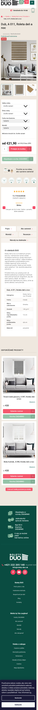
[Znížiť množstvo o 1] (8, 150)
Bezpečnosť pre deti (19, 594)
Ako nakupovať (19, 633)
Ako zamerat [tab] (26, 229)
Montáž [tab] (8, 234)
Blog (19, 598)
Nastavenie (18, 698)
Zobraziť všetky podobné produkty (19, 489)
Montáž (19, 625)
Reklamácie (19, 656)
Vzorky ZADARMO (19, 617)
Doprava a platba (19, 648)
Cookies (19, 664)
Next (34, 207)
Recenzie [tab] (26, 234)
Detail (19, 411)
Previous (4, 207)
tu (30, 692)
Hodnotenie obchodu (19, 590)
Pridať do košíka (20, 148)
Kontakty (19, 602)
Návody (19, 629)
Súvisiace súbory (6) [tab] (19, 240)
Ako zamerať (19, 621)
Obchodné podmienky (19, 652)
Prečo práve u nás (19, 586)
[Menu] (32, 3)
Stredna (25, 304)
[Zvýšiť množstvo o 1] (8, 147)
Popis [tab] (7, 229)
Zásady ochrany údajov (19, 660)
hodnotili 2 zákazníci (19, 198)
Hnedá (25, 300)
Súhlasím (18, 705)
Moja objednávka (19, 668)
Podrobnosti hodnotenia (9, 36)
